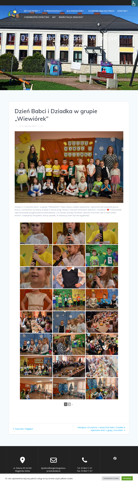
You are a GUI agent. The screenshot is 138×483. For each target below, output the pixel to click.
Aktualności (31, 11)
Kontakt (123, 11)
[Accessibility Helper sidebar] (135, 3)
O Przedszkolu (52, 11)
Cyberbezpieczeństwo (36, 17)
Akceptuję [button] (127, 478)
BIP (54, 17)
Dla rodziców (75, 11)
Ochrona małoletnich (101, 11)
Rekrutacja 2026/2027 (71, 17)
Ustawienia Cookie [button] (111, 478)
